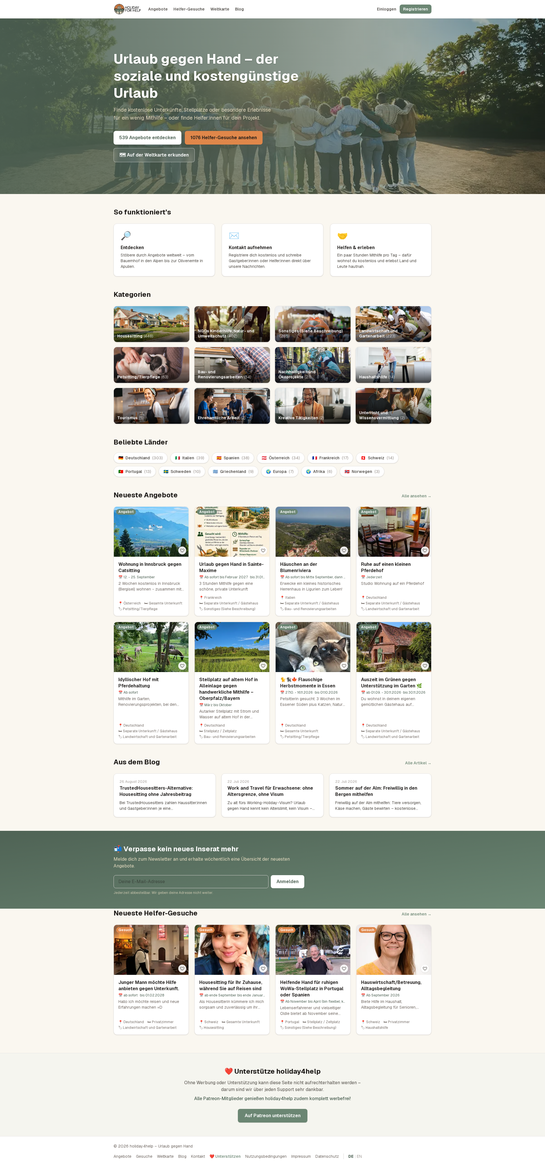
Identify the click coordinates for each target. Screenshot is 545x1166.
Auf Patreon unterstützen (273, 1116)
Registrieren (415, 9)
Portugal (134, 471)
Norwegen (362, 471)
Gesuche (144, 1156)
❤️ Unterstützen (225, 1156)
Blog (239, 9)
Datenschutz (327, 1156)
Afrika (319, 471)
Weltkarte (219, 9)
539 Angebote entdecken (147, 138)
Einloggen (386, 9)
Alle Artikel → (418, 762)
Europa (280, 471)
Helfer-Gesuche (189, 9)
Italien (189, 457)
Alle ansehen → (416, 495)
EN (359, 1156)
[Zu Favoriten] (182, 550)
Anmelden (287, 882)
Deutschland (140, 457)
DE (351, 1156)
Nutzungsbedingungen (266, 1156)
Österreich (281, 457)
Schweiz (377, 457)
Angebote (158, 9)
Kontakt (198, 1156)
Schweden (182, 471)
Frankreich (330, 457)
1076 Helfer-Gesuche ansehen (223, 138)
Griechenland (233, 471)
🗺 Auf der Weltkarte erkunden (154, 155)
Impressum (301, 1156)
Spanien (233, 457)
